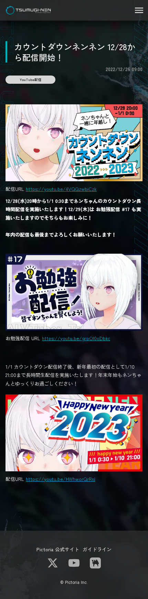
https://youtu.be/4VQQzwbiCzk (61, 188)
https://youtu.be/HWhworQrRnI (60, 478)
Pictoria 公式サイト (57, 549)
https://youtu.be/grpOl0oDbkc (76, 338)
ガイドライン (97, 549)
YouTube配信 (30, 79)
